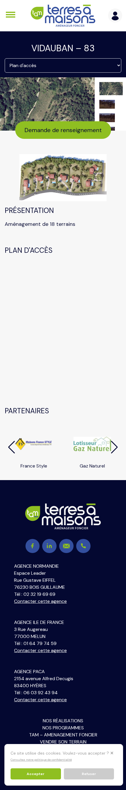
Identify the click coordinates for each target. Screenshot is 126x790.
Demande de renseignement (63, 130)
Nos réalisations (63, 721)
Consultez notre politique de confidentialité (41, 760)
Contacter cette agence (40, 601)
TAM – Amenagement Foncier (63, 735)
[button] (12, 447)
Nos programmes (63, 728)
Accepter (36, 774)
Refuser (89, 774)
